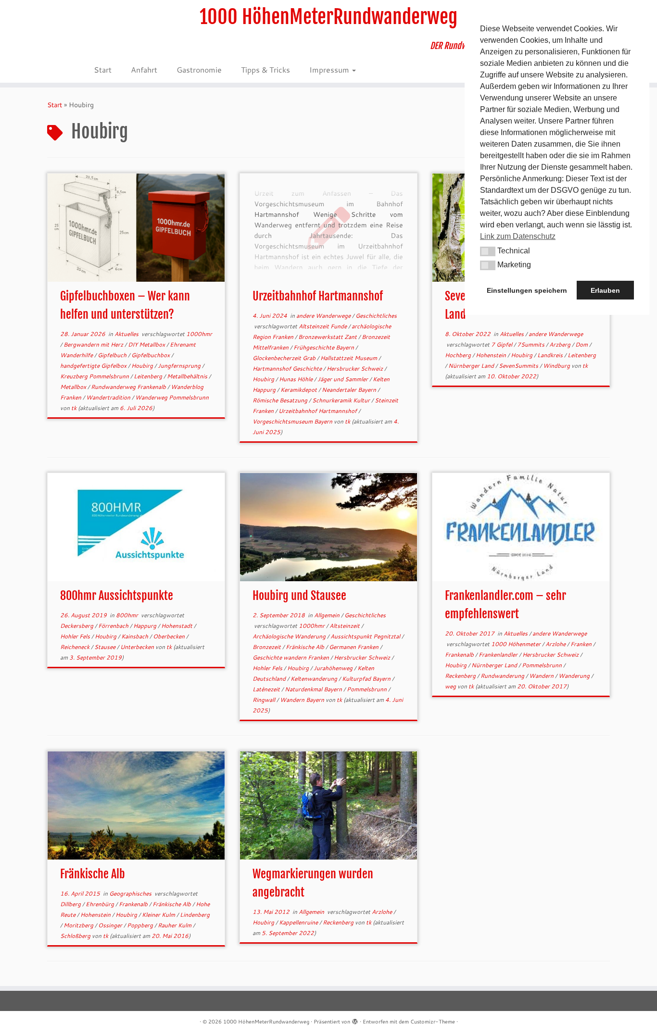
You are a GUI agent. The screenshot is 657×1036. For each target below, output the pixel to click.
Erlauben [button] (605, 290)
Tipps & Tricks (265, 69)
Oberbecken (169, 636)
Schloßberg (76, 936)
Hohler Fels (75, 636)
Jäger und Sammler (343, 379)
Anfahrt (144, 69)
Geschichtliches (376, 316)
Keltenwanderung (315, 678)
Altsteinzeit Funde (323, 326)
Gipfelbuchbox (151, 355)
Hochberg (458, 355)
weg (451, 686)
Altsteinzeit (345, 626)
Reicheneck (75, 647)
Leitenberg (149, 376)
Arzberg (560, 344)
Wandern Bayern (303, 700)
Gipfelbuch (113, 355)
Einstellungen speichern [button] (527, 290)
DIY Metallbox (147, 344)
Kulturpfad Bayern (367, 678)
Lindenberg (195, 915)
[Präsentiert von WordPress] (355, 1019)
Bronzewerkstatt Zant (328, 337)
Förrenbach (114, 626)
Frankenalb (460, 654)
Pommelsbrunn (367, 689)
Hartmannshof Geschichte (288, 368)
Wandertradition (109, 397)
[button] (487, 251)
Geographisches (131, 893)
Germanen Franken (354, 647)
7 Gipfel (502, 344)
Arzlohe (556, 644)
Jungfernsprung (180, 366)
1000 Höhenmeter (516, 644)
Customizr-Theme (432, 1021)
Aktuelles (127, 334)
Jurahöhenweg (334, 668)
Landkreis (550, 355)
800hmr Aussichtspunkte (116, 595)
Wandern (542, 676)
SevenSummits (519, 366)
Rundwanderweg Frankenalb (129, 387)
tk (73, 408)
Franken (581, 644)
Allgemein (327, 615)
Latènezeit (267, 689)
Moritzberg (79, 925)
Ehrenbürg (100, 904)
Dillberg (71, 904)
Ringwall (265, 700)
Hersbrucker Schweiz (355, 368)
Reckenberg (461, 676)
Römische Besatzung (281, 400)
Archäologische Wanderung (290, 636)
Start (103, 69)
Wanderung (574, 676)
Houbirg (142, 366)
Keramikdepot (299, 390)
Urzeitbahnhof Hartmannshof (318, 296)
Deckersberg (77, 626)
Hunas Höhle (296, 379)
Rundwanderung (503, 676)
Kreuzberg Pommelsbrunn (95, 376)
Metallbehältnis (188, 376)
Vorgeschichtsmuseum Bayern (293, 421)
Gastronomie (199, 69)
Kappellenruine (299, 922)
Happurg (145, 626)
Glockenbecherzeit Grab (285, 358)
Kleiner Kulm (159, 915)
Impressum (330, 69)
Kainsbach (135, 636)
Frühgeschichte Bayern (324, 347)
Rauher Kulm (175, 925)
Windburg (557, 366)
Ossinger (111, 925)
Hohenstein (491, 355)
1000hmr (199, 334)
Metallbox (74, 387)
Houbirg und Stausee (299, 595)
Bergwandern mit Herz (94, 344)
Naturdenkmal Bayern (314, 689)
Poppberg (140, 925)
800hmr (127, 615)
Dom (582, 344)
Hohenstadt (177, 626)
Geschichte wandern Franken (291, 657)
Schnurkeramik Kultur (341, 400)
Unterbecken (137, 647)
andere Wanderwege (324, 316)
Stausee (105, 647)
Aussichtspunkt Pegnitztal (366, 636)
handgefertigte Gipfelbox (94, 366)
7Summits (531, 344)
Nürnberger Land (471, 366)
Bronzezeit (267, 647)
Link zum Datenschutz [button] (518, 236)
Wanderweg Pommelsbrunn (172, 397)
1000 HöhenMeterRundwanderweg (328, 16)
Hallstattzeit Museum (349, 358)
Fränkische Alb (306, 647)
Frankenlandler (499, 654)
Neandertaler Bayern (350, 390)
